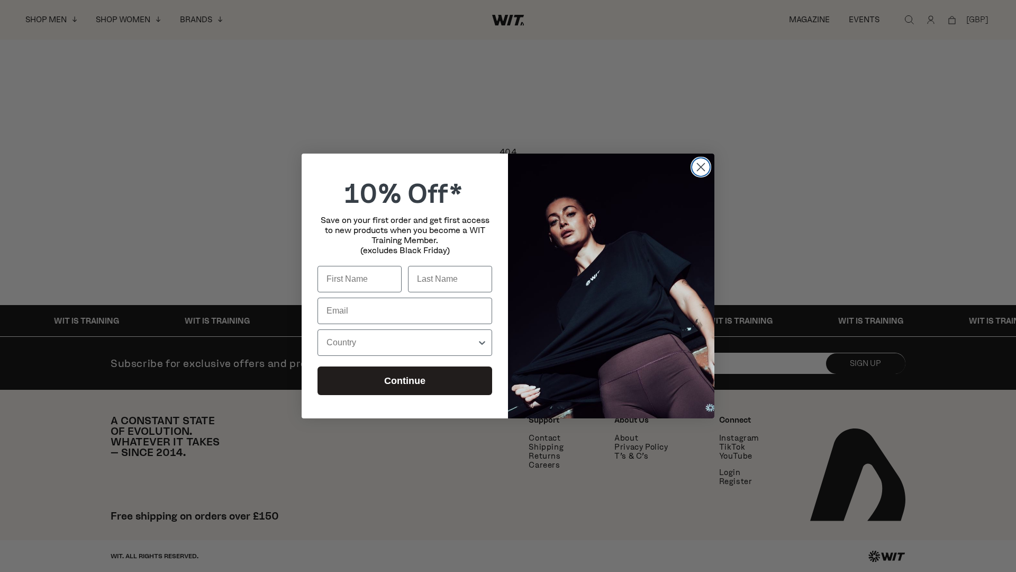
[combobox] (401, 342)
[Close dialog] (701, 167)
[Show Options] (482, 342)
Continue (404, 381)
